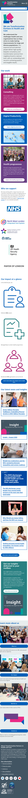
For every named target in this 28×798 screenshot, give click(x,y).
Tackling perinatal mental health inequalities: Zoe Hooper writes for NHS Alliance (13, 545)
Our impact (14, 675)
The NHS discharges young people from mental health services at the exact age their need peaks (13, 491)
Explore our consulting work (14, 109)
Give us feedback (6, 771)
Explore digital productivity (14, 127)
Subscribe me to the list (11, 591)
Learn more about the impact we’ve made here (14, 381)
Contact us (14, 731)
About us (14, 646)
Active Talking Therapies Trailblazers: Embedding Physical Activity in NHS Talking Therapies (14, 412)
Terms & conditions (7, 763)
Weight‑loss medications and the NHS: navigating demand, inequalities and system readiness (14, 463)
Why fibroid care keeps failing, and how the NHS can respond (13, 519)
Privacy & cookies (6, 766)
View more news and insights (10, 555)
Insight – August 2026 (10, 437)
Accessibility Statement (8, 774)
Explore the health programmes (14, 180)
